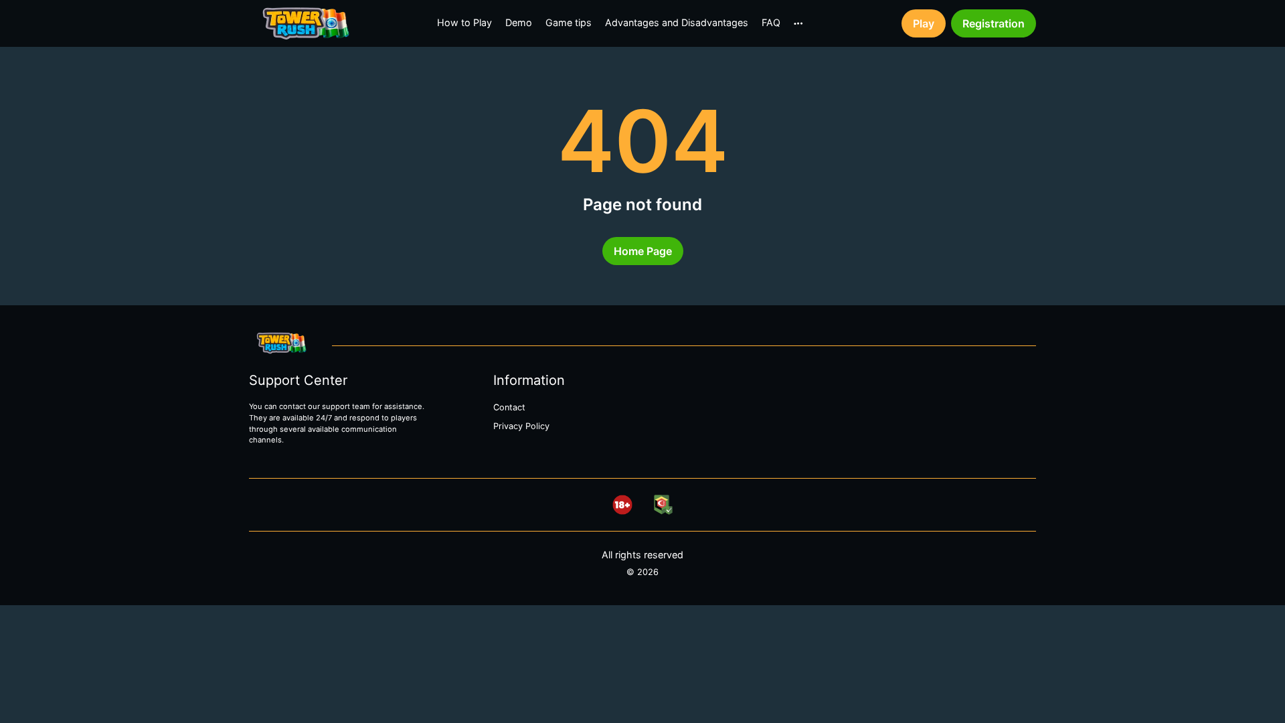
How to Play (464, 22)
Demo (518, 22)
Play (923, 23)
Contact (509, 407)
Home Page (643, 251)
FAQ (771, 22)
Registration (993, 23)
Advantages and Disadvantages (676, 22)
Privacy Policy (521, 426)
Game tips (568, 22)
